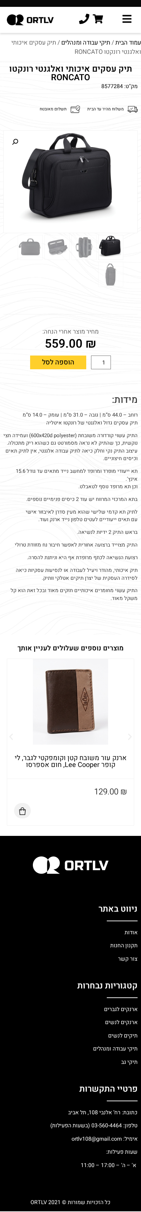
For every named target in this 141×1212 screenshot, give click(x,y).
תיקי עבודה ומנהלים (85, 42)
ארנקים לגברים (120, 1009)
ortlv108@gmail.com (97, 1139)
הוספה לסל (58, 362)
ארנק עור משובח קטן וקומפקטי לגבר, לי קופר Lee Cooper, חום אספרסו (71, 761)
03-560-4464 (106, 1125)
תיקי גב (129, 1062)
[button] (15, 142)
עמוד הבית (128, 42)
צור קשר (127, 959)
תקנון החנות (123, 945)
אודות (131, 932)
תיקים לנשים (123, 1036)
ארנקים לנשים (121, 1022)
